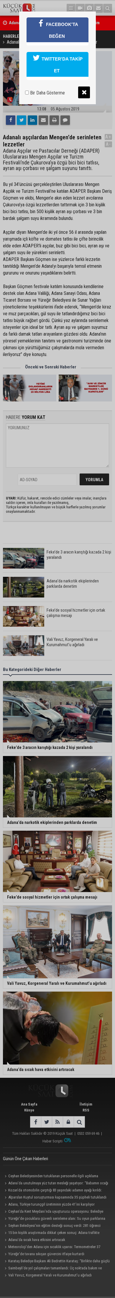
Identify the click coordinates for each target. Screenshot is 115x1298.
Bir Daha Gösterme (47, 93)
